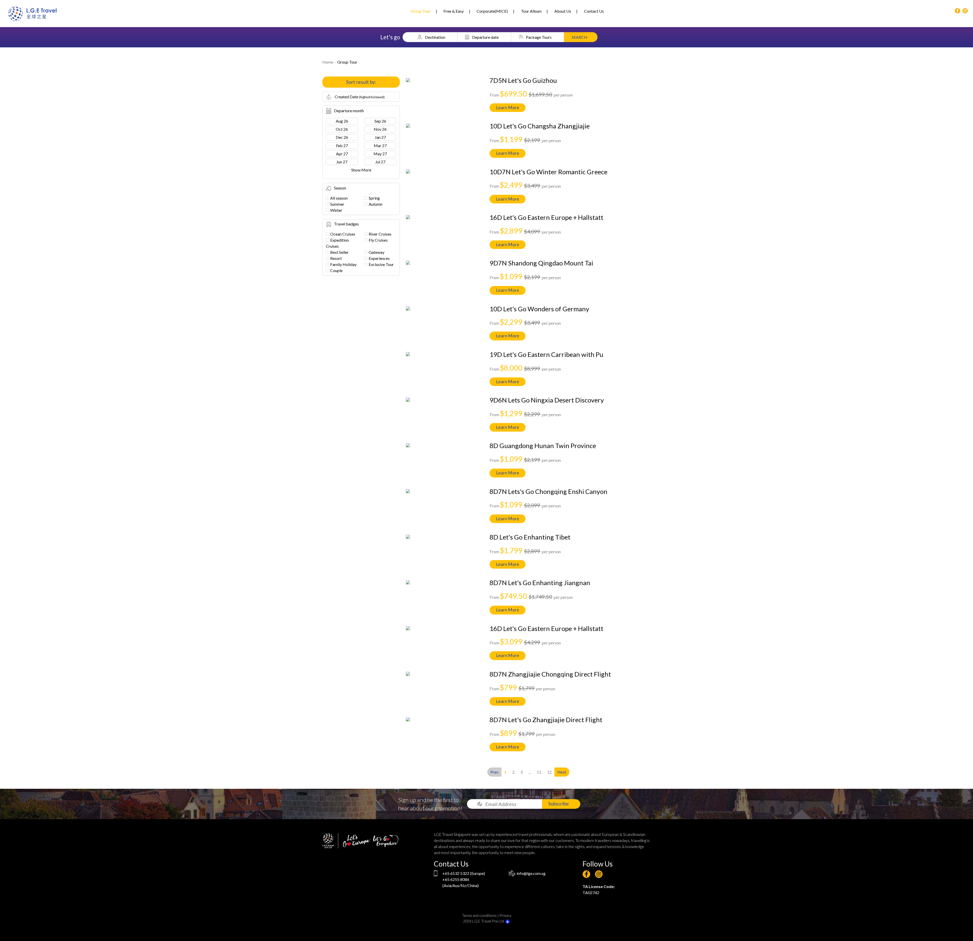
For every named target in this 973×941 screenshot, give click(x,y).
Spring (374, 198)
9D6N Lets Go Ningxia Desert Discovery (547, 400)
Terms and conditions (479, 915)
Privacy (505, 915)
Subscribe (558, 803)
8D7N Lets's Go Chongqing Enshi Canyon (548, 491)
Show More (361, 169)
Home (327, 62)
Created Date (359, 96)
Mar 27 (380, 145)
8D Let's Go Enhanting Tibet (530, 537)
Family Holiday (343, 264)
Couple (336, 270)
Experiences (379, 258)
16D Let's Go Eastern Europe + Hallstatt (546, 217)
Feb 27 (342, 145)
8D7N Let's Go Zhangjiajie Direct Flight (546, 719)
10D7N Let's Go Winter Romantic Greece (548, 172)
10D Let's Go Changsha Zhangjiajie (540, 126)
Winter (336, 210)
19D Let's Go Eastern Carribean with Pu (546, 354)
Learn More (507, 107)
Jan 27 (380, 137)
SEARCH (579, 37)
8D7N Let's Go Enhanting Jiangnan (540, 582)
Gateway (376, 252)
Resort (336, 258)
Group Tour (420, 11)
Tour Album (531, 11)
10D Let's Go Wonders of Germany (539, 309)
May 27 (380, 153)
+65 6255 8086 (455, 879)
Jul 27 (380, 161)
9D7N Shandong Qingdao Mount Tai (541, 263)
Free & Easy (453, 11)
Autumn (375, 204)
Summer (337, 204)
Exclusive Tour (381, 264)
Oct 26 (342, 129)
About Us (562, 11)
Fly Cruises (378, 240)
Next (561, 772)
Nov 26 (380, 129)
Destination (435, 37)
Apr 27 (342, 153)
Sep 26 (380, 121)
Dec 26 (342, 137)
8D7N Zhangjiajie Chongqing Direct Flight (550, 674)
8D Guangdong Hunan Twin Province (543, 445)
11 (539, 772)
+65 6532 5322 (455, 873)
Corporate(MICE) (492, 11)
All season (339, 198)
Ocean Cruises (342, 234)
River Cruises (380, 234)
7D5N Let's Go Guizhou (523, 80)
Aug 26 (342, 121)
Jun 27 (341, 161)
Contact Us (594, 11)
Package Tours (539, 37)
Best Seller (339, 252)
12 (549, 772)
